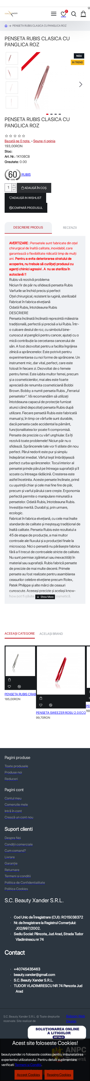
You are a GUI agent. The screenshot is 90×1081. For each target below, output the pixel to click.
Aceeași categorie (20, 633)
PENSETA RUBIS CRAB (20, 694)
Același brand (51, 634)
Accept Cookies (28, 1075)
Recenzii (70, 227)
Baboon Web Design (75, 1019)
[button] (26, 84)
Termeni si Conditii (28, 1065)
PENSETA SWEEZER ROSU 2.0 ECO (61, 712)
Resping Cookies (59, 1075)
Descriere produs (28, 227)
